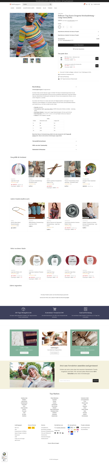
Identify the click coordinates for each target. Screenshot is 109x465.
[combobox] (37, 4)
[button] (18, 182)
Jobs (16, 429)
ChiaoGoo (85, 406)
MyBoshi (54, 412)
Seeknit (85, 414)
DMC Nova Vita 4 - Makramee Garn (72, 57)
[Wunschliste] (89, 4)
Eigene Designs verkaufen (21, 433)
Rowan (54, 401)
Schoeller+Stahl (85, 398)
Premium (38, 8)
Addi (85, 404)
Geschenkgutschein (85, 427)
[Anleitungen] (54, 338)
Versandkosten (44, 427)
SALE (55, 8)
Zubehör (18, 8)
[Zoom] (32, 35)
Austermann (54, 404)
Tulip (24, 412)
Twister (54, 403)
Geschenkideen (84, 429)
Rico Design (54, 406)
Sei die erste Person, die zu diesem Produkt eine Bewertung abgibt (54, 297)
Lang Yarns (60, 13)
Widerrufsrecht (44, 438)
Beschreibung (36, 87)
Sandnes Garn (24, 398)
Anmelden (95, 380)
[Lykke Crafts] (24, 338)
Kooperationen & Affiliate (20, 431)
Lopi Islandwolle (85, 399)
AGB (16, 436)
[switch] (4, 460)
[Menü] (6, 452)
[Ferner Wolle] (84, 338)
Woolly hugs (85, 403)
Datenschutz (44, 435)
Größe (59, 24)
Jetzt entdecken (24, 352)
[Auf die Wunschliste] (27, 163)
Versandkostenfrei (71, 20)
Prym (85, 401)
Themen (50, 8)
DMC (24, 406)
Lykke (84, 407)
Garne (12, 8)
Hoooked (54, 399)
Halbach (54, 407)
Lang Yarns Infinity (48, 109)
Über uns (17, 427)
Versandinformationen (39, 141)
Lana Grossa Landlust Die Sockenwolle (73, 64)
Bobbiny (24, 399)
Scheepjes (54, 414)
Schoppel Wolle (54, 411)
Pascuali (85, 412)
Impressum (17, 435)
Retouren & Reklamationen (47, 431)
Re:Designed (85, 416)
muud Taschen (24, 407)
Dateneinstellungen (45, 436)
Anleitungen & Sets (28, 8)
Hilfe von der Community (39, 145)
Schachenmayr (24, 403)
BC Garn (24, 414)
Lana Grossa (24, 401)
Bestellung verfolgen (46, 429)
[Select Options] (96, 58)
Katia (85, 411)
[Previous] (11, 35)
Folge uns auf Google (20, 438)
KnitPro (24, 409)
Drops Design (85, 409)
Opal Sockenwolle (54, 409)
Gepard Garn (54, 416)
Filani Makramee (54, 398)
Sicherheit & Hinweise (38, 149)
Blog (44, 8)
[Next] (52, 35)
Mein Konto (17, 440)
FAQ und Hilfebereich (46, 433)
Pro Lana (24, 411)
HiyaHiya (24, 416)
